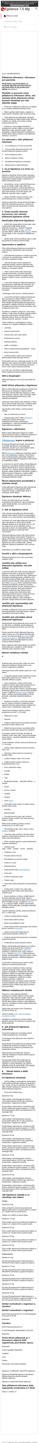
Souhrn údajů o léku (14, 21)
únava (11, 801)
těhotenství (12, 453)
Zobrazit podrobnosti (17, 5)
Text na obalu (11, 27)
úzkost (27, 636)
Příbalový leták (12, 16)
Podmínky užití (12, 1442)
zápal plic (26, 950)
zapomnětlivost (24, 870)
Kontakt (34, 1442)
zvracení (14, 638)
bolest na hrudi (21, 692)
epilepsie (27, 418)
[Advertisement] (19, 52)
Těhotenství (8, 440)
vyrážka (21, 230)
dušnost (28, 232)
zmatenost (13, 583)
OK (27, 5)
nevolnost (5, 638)
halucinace (18, 953)
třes (10, 469)
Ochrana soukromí (25, 1442)
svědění (28, 230)
